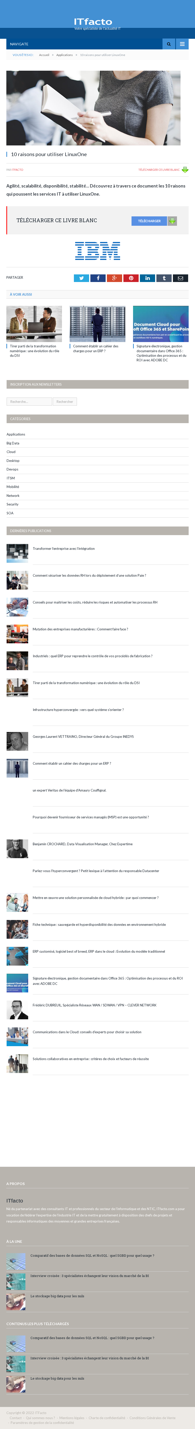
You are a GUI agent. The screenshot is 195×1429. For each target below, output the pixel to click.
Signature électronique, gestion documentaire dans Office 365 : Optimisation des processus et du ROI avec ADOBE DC (108, 981)
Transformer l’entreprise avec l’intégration (64, 549)
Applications (16, 434)
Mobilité (13, 487)
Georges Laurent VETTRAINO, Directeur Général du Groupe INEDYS (83, 737)
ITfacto (17, 169)
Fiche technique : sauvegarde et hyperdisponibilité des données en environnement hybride (99, 925)
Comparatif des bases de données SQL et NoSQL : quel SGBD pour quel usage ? (92, 1255)
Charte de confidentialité (107, 1418)
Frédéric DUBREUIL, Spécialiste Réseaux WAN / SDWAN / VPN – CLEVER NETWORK (94, 1005)
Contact (16, 1418)
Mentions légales (71, 1418)
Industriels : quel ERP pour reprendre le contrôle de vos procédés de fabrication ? (93, 656)
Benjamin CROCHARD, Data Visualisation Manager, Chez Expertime (83, 844)
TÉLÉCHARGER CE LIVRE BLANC (159, 169)
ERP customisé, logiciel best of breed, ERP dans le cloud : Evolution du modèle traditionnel (99, 951)
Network (13, 496)
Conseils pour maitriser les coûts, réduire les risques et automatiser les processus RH (95, 602)
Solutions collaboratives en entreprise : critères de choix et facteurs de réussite (91, 1059)
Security (13, 504)
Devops (12, 469)
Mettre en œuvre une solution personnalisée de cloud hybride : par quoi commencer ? (96, 898)
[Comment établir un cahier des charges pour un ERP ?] (97, 324)
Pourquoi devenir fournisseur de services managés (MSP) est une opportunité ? (91, 817)
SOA (10, 513)
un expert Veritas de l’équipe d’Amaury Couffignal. (69, 790)
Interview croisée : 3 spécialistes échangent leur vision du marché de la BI (89, 1275)
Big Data (13, 443)
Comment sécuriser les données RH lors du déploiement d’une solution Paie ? (89, 575)
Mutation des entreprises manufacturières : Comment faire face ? (80, 629)
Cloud (11, 452)
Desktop (13, 461)
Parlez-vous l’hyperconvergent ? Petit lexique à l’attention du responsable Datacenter (96, 871)
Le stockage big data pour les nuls (57, 1296)
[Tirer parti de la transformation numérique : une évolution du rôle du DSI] (34, 324)
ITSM (11, 478)
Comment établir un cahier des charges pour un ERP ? (72, 763)
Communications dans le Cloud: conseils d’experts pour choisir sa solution (87, 1032)
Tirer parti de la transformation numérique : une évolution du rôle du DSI (34, 350)
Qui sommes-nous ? (40, 1418)
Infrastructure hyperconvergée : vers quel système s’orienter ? (78, 710)
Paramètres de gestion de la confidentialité (42, 1423)
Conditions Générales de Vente (152, 1418)
